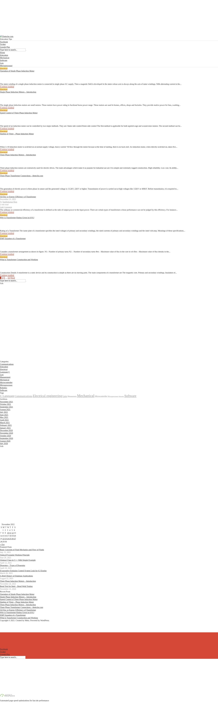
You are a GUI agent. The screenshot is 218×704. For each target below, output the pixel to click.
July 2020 (4, 443)
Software (3, 60)
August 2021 (5, 409)
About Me (4, 626)
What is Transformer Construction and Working (19, 260)
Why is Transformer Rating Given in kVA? (17, 218)
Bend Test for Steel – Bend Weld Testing (16, 586)
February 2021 (6, 425)
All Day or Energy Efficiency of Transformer (18, 197)
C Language (7, 396)
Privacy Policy (6, 631)
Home (2, 52)
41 (9, 278)
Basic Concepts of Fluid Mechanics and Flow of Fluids (22, 550)
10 (8, 533)
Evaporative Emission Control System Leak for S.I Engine (23, 571)
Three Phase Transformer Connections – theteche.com (21, 176)
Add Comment (6, 81)
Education (4, 55)
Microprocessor (6, 66)
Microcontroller (6, 382)
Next (13, 278)
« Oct (2, 544)
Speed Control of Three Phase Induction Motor (18, 113)
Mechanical (4, 58)
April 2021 (4, 420)
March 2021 (5, 423)
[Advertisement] (75, 17)
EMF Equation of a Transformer (13, 238)
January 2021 (5, 428)
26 (13, 539)
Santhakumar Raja (10, 76)
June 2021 (4, 415)
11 (10, 533)
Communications (6, 364)
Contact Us (4, 628)
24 (8, 539)
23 (6, 539)
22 (4, 539)
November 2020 (6, 433)
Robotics (3, 388)
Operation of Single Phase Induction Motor (17, 71)
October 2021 (5, 404)
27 (15, 539)
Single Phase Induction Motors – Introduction (18, 92)
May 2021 (4, 417)
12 (13, 533)
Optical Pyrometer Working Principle (15, 555)
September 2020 (6, 438)
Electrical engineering (47, 396)
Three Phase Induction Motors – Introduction (18, 155)
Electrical (3, 68)
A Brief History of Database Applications (16, 576)
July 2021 (4, 412)
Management (5, 377)
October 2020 (5, 436)
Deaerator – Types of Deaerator (12, 565)
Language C (5, 372)
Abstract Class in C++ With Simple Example (18, 560)
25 (10, 539)
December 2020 (6, 430)
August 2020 (5, 441)
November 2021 (6, 402)
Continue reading (7, 87)
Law (2, 63)
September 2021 (6, 407)
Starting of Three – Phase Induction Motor (17, 134)
